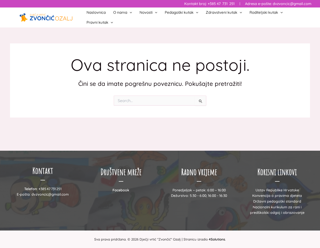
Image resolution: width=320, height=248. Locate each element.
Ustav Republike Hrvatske (277, 190)
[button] (129, 12)
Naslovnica (96, 12)
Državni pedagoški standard (277, 201)
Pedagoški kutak (179, 12)
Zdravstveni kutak (221, 12)
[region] (65, 209)
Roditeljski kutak (264, 12)
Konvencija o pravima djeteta (277, 195)
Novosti (146, 12)
